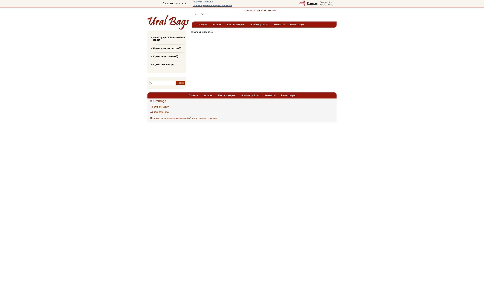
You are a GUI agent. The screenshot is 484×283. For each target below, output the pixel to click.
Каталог (217, 24)
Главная (202, 24)
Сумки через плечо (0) (165, 56)
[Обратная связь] (211, 14)
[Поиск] (203, 14)
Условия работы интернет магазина (212, 5)
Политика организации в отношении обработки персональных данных (183, 118)
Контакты (279, 24)
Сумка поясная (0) (163, 64)
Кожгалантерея (235, 24)
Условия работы (259, 24)
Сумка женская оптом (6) (167, 48)
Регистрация (297, 24)
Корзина (312, 3)
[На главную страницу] (194, 14)
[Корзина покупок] (302, 5)
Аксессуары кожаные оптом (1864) (169, 39)
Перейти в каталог (203, 1)
